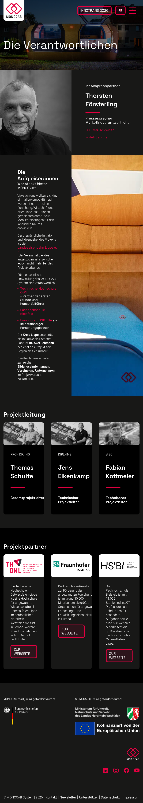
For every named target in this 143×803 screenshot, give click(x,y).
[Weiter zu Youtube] (137, 770)
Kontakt (51, 797)
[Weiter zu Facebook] (126, 770)
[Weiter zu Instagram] (116, 770)
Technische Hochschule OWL (38, 290)
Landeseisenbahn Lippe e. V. (37, 249)
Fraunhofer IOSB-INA (36, 320)
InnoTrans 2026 (94, 10)
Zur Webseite (22, 651)
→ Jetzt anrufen (97, 137)
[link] (24, 612)
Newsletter (68, 797)
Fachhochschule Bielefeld (32, 312)
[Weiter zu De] (105, 770)
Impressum (131, 797)
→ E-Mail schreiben (99, 130)
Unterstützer (88, 797)
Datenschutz (110, 797)
